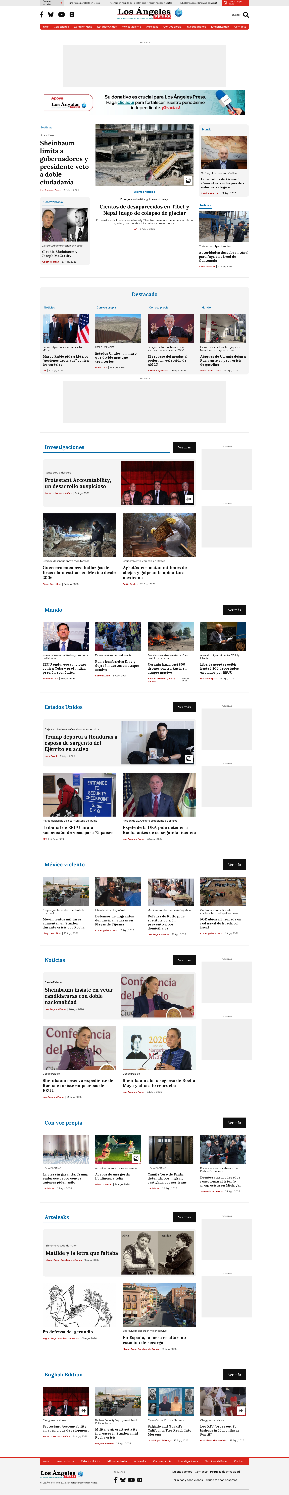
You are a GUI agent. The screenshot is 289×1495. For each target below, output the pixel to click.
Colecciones (61, 26)
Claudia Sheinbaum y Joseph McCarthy (59, 254)
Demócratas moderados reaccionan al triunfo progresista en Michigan (221, 1181)
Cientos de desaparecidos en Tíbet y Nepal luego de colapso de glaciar (144, 209)
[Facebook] (41, 14)
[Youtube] (61, 15)
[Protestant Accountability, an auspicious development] (66, 1401)
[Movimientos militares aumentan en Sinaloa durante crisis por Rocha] (66, 891)
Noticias (46, 127)
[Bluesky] (51, 15)
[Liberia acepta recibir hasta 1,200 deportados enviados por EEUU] (223, 636)
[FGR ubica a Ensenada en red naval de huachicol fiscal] (223, 891)
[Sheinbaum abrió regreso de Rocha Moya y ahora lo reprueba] (159, 1048)
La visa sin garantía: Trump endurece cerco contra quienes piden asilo (65, 1178)
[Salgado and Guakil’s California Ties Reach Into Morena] (171, 1401)
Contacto (240, 26)
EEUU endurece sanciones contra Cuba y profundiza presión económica (64, 668)
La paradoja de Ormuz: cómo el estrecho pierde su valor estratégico (224, 183)
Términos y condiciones (187, 1480)
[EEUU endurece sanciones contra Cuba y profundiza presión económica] (66, 636)
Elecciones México (216, 1461)
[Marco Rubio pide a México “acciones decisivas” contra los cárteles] (66, 328)
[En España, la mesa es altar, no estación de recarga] (159, 1305)
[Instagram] (72, 15)
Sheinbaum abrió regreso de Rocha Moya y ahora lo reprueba (159, 1083)
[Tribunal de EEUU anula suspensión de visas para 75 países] (79, 795)
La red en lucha (83, 26)
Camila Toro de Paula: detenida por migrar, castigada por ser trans (167, 1178)
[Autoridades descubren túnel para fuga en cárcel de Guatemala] (224, 226)
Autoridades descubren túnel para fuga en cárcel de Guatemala (224, 256)
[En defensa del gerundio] (79, 1305)
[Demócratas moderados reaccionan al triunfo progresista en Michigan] (223, 1149)
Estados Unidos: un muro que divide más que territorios (116, 357)
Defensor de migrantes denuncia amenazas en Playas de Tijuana (114, 920)
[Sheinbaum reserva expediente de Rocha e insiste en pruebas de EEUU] (79, 1048)
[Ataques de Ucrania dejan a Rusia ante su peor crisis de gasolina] (223, 328)
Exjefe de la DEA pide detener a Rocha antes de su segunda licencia (159, 830)
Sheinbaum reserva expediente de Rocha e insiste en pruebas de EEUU (78, 1085)
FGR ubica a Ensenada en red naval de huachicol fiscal (220, 923)
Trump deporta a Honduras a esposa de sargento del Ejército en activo (81, 742)
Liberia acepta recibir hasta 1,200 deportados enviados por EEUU (219, 668)
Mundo (206, 129)
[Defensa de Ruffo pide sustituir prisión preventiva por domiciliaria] (171, 891)
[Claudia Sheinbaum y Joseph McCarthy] (65, 225)
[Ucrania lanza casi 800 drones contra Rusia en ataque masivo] (171, 636)
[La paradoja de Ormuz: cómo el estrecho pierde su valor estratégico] (224, 152)
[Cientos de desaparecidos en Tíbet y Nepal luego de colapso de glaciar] (144, 155)
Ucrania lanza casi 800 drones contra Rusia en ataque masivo (167, 668)
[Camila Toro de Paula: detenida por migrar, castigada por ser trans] (171, 1149)
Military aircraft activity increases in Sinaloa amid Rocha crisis (116, 1433)
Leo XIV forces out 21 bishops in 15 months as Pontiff (219, 1430)
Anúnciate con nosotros (221, 1480)
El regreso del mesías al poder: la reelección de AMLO (167, 360)
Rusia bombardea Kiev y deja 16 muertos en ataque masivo (117, 665)
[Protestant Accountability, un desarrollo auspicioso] (157, 483)
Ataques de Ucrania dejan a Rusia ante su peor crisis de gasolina (223, 360)
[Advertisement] (144, 66)
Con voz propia (172, 26)
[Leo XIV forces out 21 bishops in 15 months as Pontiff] (223, 1401)
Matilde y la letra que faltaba (82, 1253)
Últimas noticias (144, 192)
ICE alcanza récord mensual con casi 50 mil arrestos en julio (169, 3)
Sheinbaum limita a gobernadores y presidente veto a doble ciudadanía (64, 162)
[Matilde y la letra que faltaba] (157, 1253)
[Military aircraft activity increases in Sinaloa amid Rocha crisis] (118, 1401)
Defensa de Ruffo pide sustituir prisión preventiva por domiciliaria (166, 922)
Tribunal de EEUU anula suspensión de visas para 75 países (78, 830)
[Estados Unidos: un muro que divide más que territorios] (118, 328)
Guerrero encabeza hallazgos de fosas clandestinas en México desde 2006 (79, 572)
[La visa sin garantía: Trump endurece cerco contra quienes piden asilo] (66, 1149)
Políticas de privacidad (225, 1471)
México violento (131, 26)
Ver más (184, 447)
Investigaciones (196, 26)
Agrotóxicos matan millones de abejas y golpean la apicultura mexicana (155, 572)
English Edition (220, 26)
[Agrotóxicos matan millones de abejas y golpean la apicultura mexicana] (159, 535)
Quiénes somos (182, 1471)
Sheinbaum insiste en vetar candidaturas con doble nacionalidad (79, 995)
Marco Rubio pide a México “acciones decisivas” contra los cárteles (66, 360)
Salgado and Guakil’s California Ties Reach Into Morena (169, 1430)
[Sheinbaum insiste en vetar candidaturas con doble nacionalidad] (157, 995)
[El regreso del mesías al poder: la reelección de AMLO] (171, 328)
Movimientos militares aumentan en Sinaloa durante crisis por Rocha (63, 923)
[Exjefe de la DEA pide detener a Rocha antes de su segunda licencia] (159, 795)
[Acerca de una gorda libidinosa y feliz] (118, 1149)
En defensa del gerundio (68, 1331)
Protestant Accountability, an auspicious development (66, 1428)
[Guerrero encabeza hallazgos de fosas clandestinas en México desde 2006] (79, 535)
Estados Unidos (107, 26)
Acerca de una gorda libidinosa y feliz (112, 1176)
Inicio (46, 26)
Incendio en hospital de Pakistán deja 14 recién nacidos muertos (101, 3)
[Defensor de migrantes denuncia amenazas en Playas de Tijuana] (118, 891)
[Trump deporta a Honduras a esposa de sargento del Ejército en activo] (157, 742)
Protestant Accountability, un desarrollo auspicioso (78, 483)
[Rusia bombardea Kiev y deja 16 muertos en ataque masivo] (118, 636)
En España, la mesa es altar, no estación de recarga (154, 1340)
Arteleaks (152, 26)
